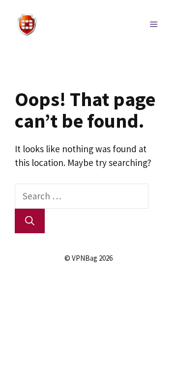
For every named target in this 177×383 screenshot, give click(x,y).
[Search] (30, 221)
